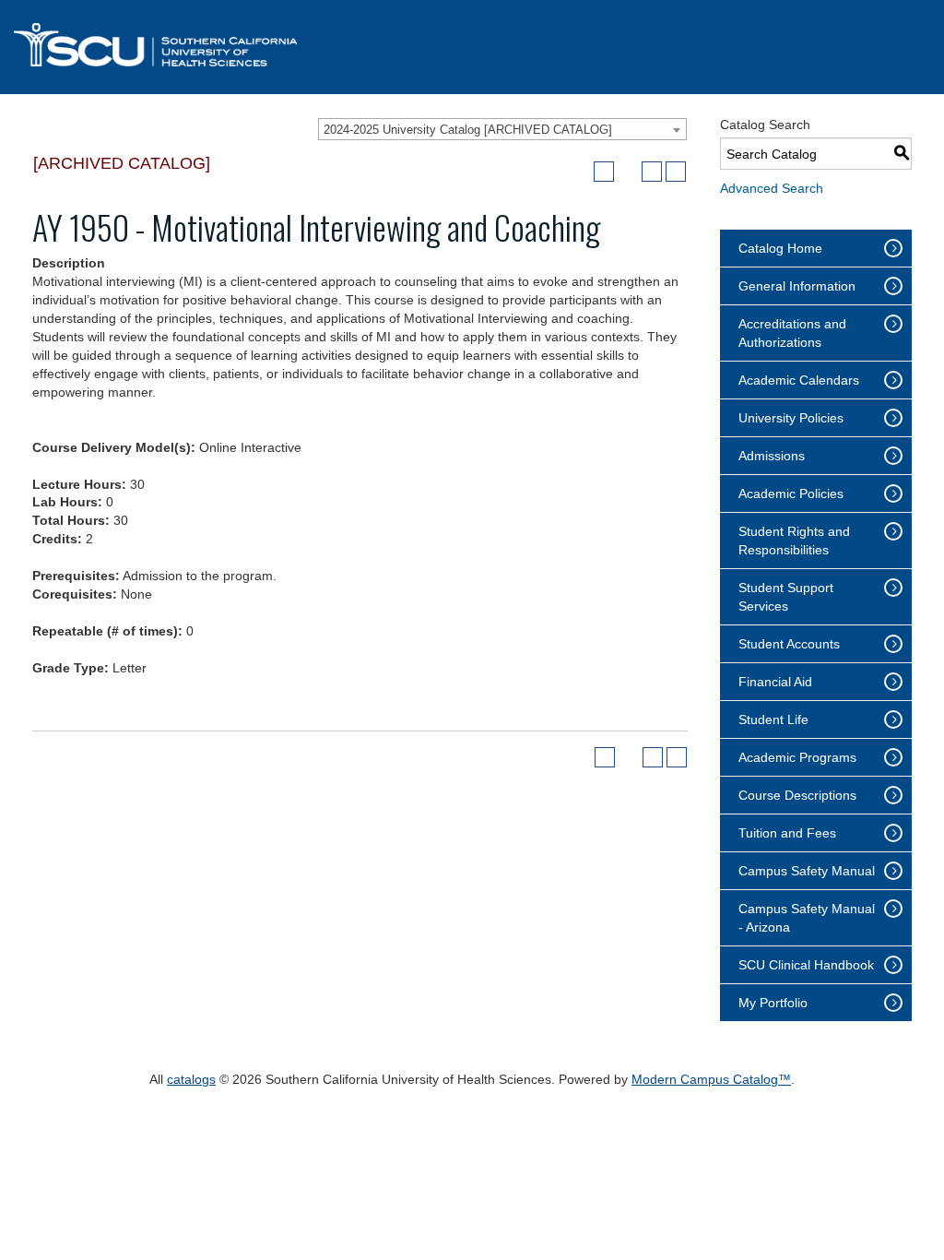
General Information (797, 286)
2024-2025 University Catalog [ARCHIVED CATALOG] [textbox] (468, 130)
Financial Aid (775, 681)
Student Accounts (789, 643)
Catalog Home (780, 248)
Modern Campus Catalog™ (711, 1079)
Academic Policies (791, 493)
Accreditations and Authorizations (792, 333)
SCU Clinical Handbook (806, 964)
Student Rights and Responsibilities (794, 540)
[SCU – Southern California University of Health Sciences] (156, 44)
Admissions (771, 455)
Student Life (773, 719)
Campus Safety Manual (806, 870)
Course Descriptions (797, 795)
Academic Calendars (798, 380)
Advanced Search (771, 188)
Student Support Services (785, 596)
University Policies (791, 417)
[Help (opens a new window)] (676, 171)
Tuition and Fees (787, 833)
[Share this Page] (628, 171)
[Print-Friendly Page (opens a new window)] (652, 171)
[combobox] (502, 129)
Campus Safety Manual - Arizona (806, 917)
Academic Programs (797, 757)
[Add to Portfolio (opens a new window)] (604, 171)
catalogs (191, 1079)
